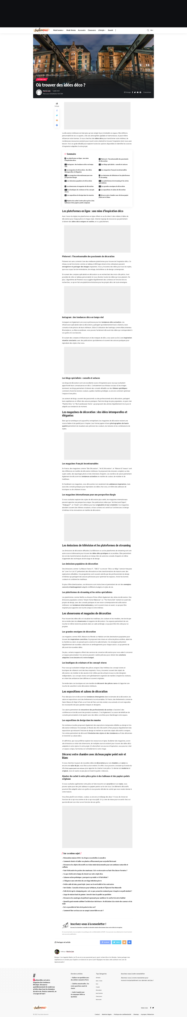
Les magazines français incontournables (114, 170)
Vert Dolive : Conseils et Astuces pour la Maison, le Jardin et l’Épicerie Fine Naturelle (92, 888)
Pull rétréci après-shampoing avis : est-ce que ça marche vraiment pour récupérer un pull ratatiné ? (97, 891)
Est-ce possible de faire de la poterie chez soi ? (79, 907)
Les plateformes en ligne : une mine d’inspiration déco (77, 159)
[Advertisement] (93, 13)
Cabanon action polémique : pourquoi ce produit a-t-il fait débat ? (85, 877)
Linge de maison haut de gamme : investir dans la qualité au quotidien (87, 894)
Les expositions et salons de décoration (113, 190)
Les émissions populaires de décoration (79, 181)
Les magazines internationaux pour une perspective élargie (78, 176)
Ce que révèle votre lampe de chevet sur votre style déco (83, 874)
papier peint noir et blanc (77, 768)
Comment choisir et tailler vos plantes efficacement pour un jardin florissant (89, 861)
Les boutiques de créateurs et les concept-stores (80, 191)
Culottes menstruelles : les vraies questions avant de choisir (80, 986)
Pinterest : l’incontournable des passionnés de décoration (113, 160)
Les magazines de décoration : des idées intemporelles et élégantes (78, 171)
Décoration (42, 79)
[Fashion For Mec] (41, 30)
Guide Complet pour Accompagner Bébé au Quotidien (78, 994)
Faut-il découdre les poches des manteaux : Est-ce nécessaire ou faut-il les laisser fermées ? (95, 870)
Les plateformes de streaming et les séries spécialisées (114, 182)
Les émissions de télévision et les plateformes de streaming (114, 176)
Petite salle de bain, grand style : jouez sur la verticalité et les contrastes (88, 884)
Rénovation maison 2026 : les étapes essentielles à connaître (84, 858)
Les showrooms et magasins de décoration (80, 186)
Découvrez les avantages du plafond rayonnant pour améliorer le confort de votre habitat (94, 898)
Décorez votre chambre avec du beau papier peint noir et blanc (113, 196)
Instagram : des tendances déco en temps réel (79, 165)
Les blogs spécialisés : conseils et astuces (114, 164)
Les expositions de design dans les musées (80, 195)
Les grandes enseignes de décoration (113, 186)
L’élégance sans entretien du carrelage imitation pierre (82, 881)
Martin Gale (47, 91)
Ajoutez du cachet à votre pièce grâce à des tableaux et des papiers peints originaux (79, 202)
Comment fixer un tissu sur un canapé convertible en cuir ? (83, 911)
